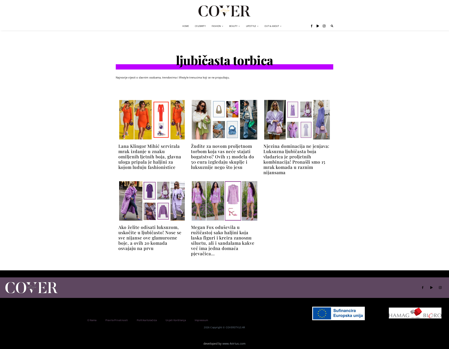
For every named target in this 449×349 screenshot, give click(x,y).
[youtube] (318, 26)
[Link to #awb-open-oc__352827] (332, 26)
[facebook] (311, 26)
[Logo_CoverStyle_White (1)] (31, 282)
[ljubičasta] (297, 101)
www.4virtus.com (234, 343)
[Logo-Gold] (224, 6)
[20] (152, 101)
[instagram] (324, 26)
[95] (224, 182)
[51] (224, 101)
